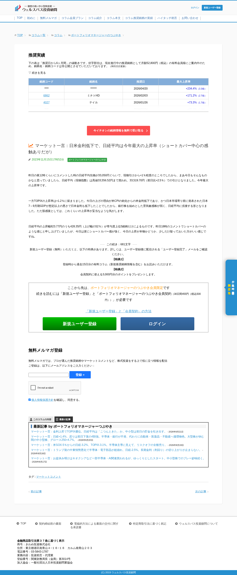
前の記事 (36, 491)
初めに (31, 18)
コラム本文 (114, 18)
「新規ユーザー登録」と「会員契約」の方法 (118, 311)
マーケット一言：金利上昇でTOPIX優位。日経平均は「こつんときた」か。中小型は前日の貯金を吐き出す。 (99, 431)
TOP (20, 17)
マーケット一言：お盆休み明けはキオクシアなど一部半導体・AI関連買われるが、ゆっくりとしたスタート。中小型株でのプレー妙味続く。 (118, 458)
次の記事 (200, 491)
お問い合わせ (190, 18)
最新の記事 (65, 419)
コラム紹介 (95, 18)
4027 (46, 102)
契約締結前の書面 (50, 523)
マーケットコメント (48, 476)
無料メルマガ (48, 18)
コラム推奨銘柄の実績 (139, 18)
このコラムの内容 (42, 419)
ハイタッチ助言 (167, 18)
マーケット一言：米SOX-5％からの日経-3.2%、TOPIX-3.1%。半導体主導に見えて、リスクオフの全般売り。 (99, 444)
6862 (46, 95)
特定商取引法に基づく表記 (149, 523)
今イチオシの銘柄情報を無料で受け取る (118, 130)
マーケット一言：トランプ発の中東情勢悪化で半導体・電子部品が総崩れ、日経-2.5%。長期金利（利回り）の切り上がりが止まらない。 (116, 449)
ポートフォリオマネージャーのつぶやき (87, 160)
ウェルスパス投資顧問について (198, 523)
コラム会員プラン (72, 18)
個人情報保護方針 (42, 399)
